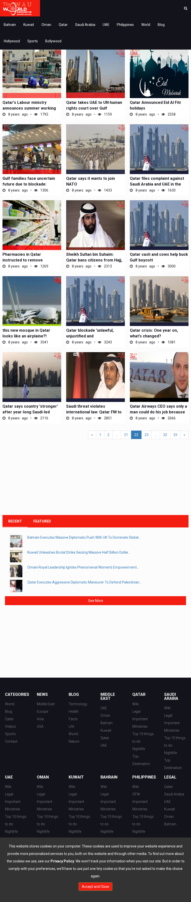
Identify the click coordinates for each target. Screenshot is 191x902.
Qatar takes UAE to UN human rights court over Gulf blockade (94, 108)
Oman (46, 25)
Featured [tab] (42, 521)
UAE (106, 25)
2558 (171, 114)
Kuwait (28, 25)
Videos (10, 726)
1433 (107, 190)
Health (74, 711)
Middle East (46, 704)
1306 (44, 190)
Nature (74, 741)
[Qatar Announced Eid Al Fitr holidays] (159, 73)
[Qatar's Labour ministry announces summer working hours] (31, 73)
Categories (16, 695)
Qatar (63, 25)
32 (165, 435)
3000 (171, 266)
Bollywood (53, 41)
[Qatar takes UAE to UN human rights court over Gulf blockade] (95, 73)
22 (136, 435)
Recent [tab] (15, 521)
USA (40, 726)
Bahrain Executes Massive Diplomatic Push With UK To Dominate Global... (84, 537)
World (145, 25)
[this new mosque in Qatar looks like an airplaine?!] (31, 301)
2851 (107, 418)
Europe (42, 711)
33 (175, 435)
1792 (44, 114)
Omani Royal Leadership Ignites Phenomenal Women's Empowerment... (83, 567)
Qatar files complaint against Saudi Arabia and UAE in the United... (157, 184)
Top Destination (141, 760)
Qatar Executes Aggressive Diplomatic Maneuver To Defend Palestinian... (84, 582)
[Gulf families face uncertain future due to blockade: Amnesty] (31, 149)
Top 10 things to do (143, 737)
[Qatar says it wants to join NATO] (95, 149)
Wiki (135, 704)
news (42, 695)
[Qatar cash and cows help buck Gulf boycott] (159, 225)
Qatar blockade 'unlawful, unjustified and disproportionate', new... (90, 336)
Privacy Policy (62, 861)
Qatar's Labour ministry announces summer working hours (29, 108)
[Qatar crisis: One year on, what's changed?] (159, 301)
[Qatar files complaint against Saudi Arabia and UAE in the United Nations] (159, 149)
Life (71, 726)
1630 (171, 190)
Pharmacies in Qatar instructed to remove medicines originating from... (29, 260)
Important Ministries (140, 722)
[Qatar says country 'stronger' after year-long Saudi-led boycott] (31, 377)
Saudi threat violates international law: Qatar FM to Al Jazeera (94, 412)
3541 (44, 342)
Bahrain (10, 25)
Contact (11, 741)
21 (126, 435)
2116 (44, 418)
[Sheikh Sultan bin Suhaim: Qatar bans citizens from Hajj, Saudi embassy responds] (95, 225)
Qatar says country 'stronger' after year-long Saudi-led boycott (30, 412)
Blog (161, 25)
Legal (136, 711)
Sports (32, 41)
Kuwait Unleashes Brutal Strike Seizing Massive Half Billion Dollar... (78, 552)
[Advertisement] (39, 479)
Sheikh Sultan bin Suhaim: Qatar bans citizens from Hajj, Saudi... (94, 260)
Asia (40, 719)
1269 (44, 266)
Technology (78, 704)
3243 (107, 342)
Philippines (125, 25)
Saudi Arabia (85, 25)
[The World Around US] (20, 8)
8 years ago (17, 114)
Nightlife (138, 749)
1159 (107, 114)
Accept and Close (95, 887)
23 (146, 435)
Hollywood (12, 41)
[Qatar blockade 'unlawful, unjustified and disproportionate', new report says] (95, 301)
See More (95, 601)
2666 (171, 418)
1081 (171, 342)
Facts (73, 719)
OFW (136, 794)
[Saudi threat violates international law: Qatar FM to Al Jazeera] (95, 377)
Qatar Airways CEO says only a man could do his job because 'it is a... (158, 412)
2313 (107, 266)
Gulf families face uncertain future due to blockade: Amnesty (28, 184)
